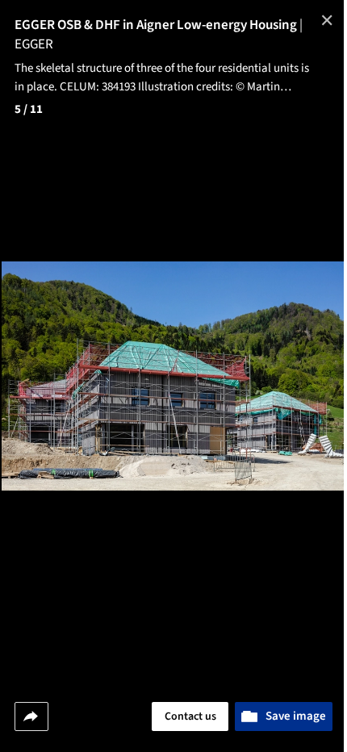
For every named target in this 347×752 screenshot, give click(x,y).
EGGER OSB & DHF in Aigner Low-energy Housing (159, 25)
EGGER (34, 44)
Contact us (190, 716)
